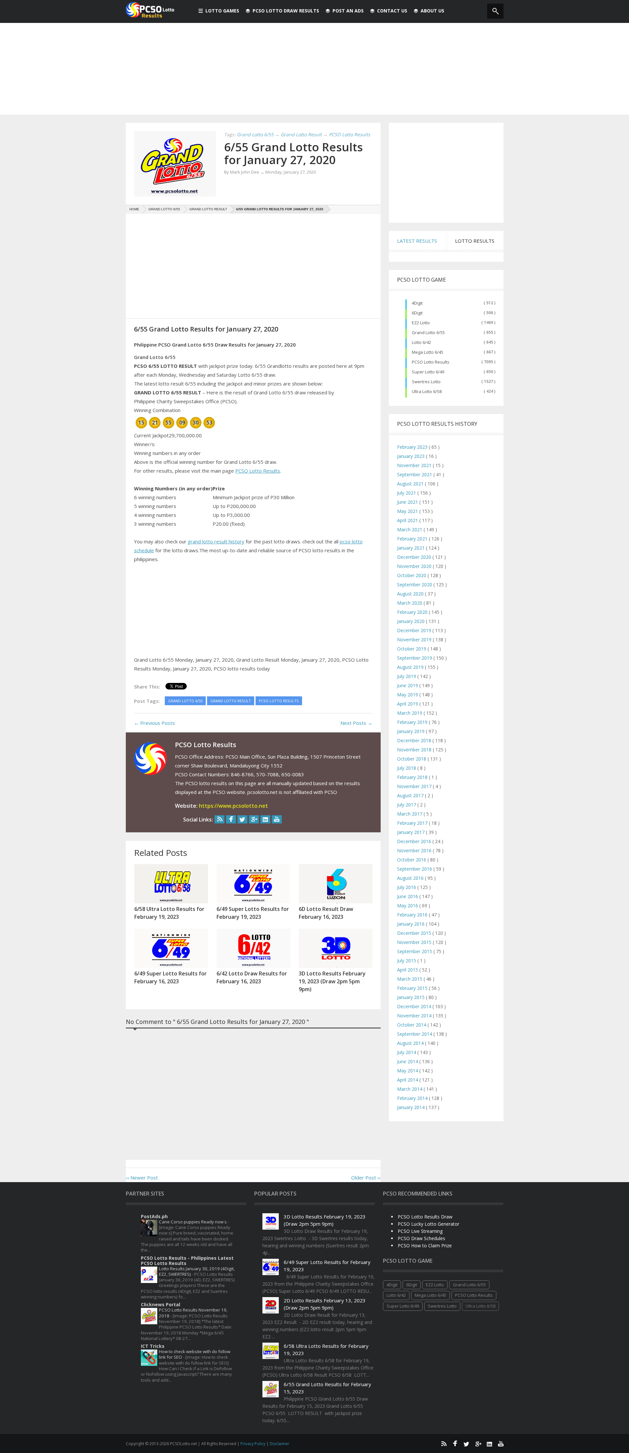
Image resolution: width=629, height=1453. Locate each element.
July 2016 (407, 887)
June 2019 (408, 685)
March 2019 (410, 713)
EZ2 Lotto (421, 323)
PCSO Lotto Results (257, 470)
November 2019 (415, 639)
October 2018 (412, 759)
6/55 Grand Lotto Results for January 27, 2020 (293, 153)
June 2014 (408, 1061)
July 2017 (407, 805)
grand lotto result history (216, 541)
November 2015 (415, 942)
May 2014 (408, 1070)
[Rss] (219, 819)
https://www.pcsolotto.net (233, 805)
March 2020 (410, 603)
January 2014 (411, 1107)
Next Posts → (356, 723)
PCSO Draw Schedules (421, 1238)
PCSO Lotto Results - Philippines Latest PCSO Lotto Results (187, 1260)
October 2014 (412, 1025)
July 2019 (407, 676)
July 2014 (407, 1052)
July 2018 (407, 768)
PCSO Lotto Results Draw (425, 1217)
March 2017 (410, 814)
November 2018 (415, 749)
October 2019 (412, 649)
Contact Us (392, 11)
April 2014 (408, 1080)
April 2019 (408, 704)
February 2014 (413, 1098)
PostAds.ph (154, 1216)
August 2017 (411, 795)
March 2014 (410, 1089)
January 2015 (411, 997)
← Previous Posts (154, 723)
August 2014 (411, 1043)
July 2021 (407, 493)
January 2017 (411, 832)
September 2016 (415, 869)
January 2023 (411, 456)
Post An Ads (348, 11)
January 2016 (411, 924)
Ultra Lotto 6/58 (427, 391)
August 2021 (411, 484)
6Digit (417, 313)
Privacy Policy (253, 1443)
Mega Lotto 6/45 (427, 352)
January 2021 (411, 548)
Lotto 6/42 (421, 342)
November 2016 (415, 850)
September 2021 (415, 474)
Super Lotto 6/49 (428, 372)
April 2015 (408, 970)
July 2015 (407, 960)
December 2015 (414, 933)
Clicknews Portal (160, 1304)
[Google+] (254, 819)
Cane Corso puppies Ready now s (193, 1222)
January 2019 (411, 731)
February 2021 (413, 539)
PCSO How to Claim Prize (425, 1245)
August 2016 (411, 878)
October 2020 (412, 575)
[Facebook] (231, 819)
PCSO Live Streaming (420, 1231)
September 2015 (415, 951)
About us (432, 11)
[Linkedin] (265, 819)
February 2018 (413, 777)
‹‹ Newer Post (142, 1177)
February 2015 (413, 988)
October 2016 (412, 860)
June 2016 (408, 896)
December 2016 (414, 841)
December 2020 (414, 557)
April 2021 (408, 520)
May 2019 (408, 694)
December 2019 (414, 630)
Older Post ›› (366, 1177)
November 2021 (415, 465)
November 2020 (415, 566)
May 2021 (408, 511)
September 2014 (415, 1034)
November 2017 (415, 786)
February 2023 (413, 447)
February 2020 (413, 612)
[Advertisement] (314, 69)
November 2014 (415, 1015)
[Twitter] (242, 819)
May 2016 (408, 905)
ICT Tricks (152, 1346)
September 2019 (415, 658)
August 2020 (411, 594)
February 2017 (413, 823)
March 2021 (410, 529)
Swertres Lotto (426, 382)
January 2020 (411, 621)
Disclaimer (279, 1443)
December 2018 (414, 740)
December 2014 (414, 1006)
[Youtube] (277, 819)
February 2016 (413, 915)
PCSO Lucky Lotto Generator (428, 1224)
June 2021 (408, 502)
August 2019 (411, 667)
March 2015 (410, 979)
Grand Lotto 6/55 (428, 332)
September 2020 (415, 584)
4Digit (417, 303)
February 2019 (413, 722)
